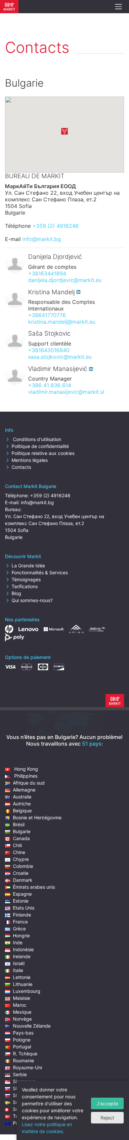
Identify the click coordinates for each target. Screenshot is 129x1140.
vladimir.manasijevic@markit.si (66, 391)
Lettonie (21, 977)
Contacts (21, 467)
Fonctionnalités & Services (40, 572)
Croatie (20, 873)
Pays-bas (23, 1033)
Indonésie (23, 949)
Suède (20, 1102)
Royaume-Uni (27, 1067)
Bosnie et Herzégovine (37, 817)
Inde (17, 942)
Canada (21, 838)
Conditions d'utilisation (36, 439)
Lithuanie (22, 984)
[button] (64, 131)
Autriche (22, 803)
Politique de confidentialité (40, 446)
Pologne (21, 1039)
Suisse (20, 1109)
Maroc (19, 1005)
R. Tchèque (25, 1053)
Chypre (21, 859)
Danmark (22, 880)
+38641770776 (47, 315)
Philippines (25, 776)
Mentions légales (30, 460)
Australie (22, 796)
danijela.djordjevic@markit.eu (65, 280)
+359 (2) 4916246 (55, 226)
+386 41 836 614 (49, 385)
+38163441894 (47, 273)
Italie (18, 970)
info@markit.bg (41, 239)
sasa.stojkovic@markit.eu (60, 356)
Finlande (22, 914)
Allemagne (24, 790)
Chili (17, 845)
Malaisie (21, 998)
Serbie (20, 1074)
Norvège (22, 1019)
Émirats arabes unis (34, 887)
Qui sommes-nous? (32, 600)
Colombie (23, 866)
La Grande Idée (28, 565)
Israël (18, 963)
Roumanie (23, 1060)
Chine (19, 852)
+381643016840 (48, 350)
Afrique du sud (29, 783)
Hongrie (21, 935)
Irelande (21, 956)
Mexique (22, 1012)
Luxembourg (26, 991)
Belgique (22, 810)
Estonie (20, 901)
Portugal (22, 1046)
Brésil (18, 824)
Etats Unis (23, 908)
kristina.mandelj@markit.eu (61, 321)
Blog (16, 593)
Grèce (19, 928)
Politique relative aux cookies (43, 453)
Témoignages (26, 579)
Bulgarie (21, 831)
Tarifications (25, 586)
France (20, 921)
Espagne (22, 894)
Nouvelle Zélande (32, 1026)
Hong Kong (25, 769)
